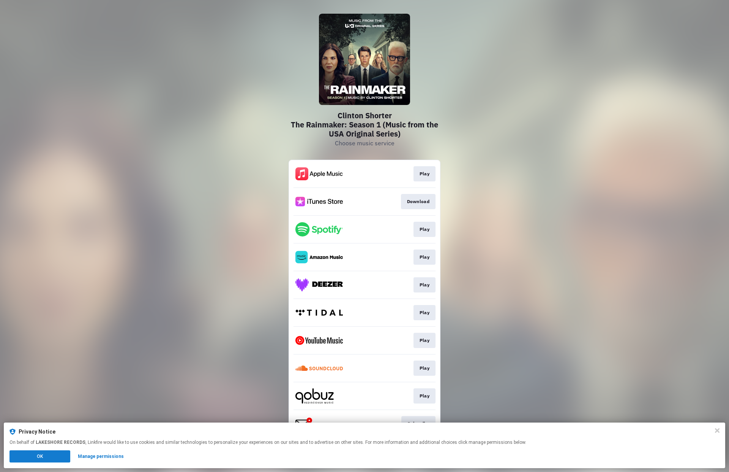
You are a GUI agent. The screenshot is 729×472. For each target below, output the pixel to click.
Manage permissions (101, 456)
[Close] (717, 430)
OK (40, 456)
